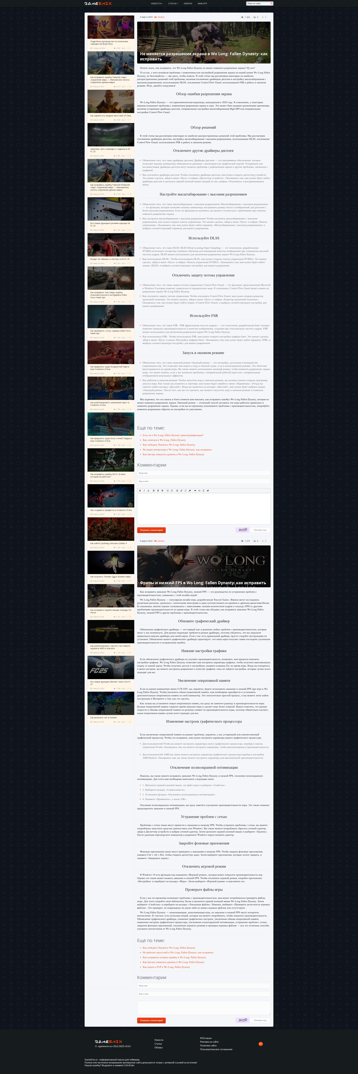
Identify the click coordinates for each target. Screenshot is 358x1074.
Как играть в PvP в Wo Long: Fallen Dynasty (166, 967)
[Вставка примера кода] (199, 491)
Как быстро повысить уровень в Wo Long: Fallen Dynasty (173, 454)
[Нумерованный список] (172, 491)
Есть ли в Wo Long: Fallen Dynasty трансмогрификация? (173, 435)
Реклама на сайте (209, 1042)
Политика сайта (208, 1045)
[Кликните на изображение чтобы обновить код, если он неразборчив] (243, 530)
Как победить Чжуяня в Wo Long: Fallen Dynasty (169, 444)
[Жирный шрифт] (140, 491)
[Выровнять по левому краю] (154, 491)
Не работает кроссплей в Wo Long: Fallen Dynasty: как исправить (178, 952)
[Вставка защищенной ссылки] (190, 491)
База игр (202, 3)
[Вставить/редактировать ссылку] (181, 491)
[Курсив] (144, 491)
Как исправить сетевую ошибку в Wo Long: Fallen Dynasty (174, 957)
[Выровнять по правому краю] (162, 491)
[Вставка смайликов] (177, 491)
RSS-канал (206, 1038)
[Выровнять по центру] (158, 491)
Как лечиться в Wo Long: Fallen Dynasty (164, 439)
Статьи (172, 3)
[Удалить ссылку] (185, 491)
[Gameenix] (98, 3)
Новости (156, 3)
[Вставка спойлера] (204, 491)
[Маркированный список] (168, 491)
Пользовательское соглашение (216, 1049)
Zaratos (161, 17)
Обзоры (188, 3)
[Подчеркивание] (148, 491)
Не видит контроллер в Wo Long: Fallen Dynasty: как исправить (177, 449)
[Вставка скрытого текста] (208, 491)
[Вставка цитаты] (195, 491)
